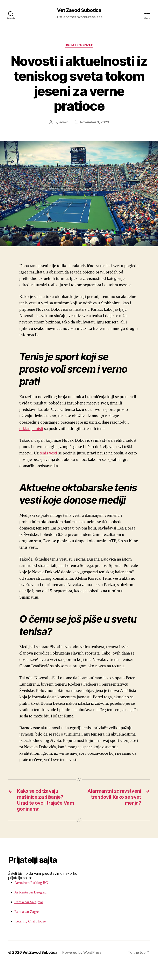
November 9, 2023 (94, 122)
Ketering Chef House (30, 921)
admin (64, 122)
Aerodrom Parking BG (31, 882)
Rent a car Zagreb (27, 911)
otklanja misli (31, 428)
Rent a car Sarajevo (28, 902)
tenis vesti (48, 453)
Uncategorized (79, 45)
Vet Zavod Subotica (79, 10)
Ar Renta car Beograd (30, 892)
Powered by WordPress (81, 952)
